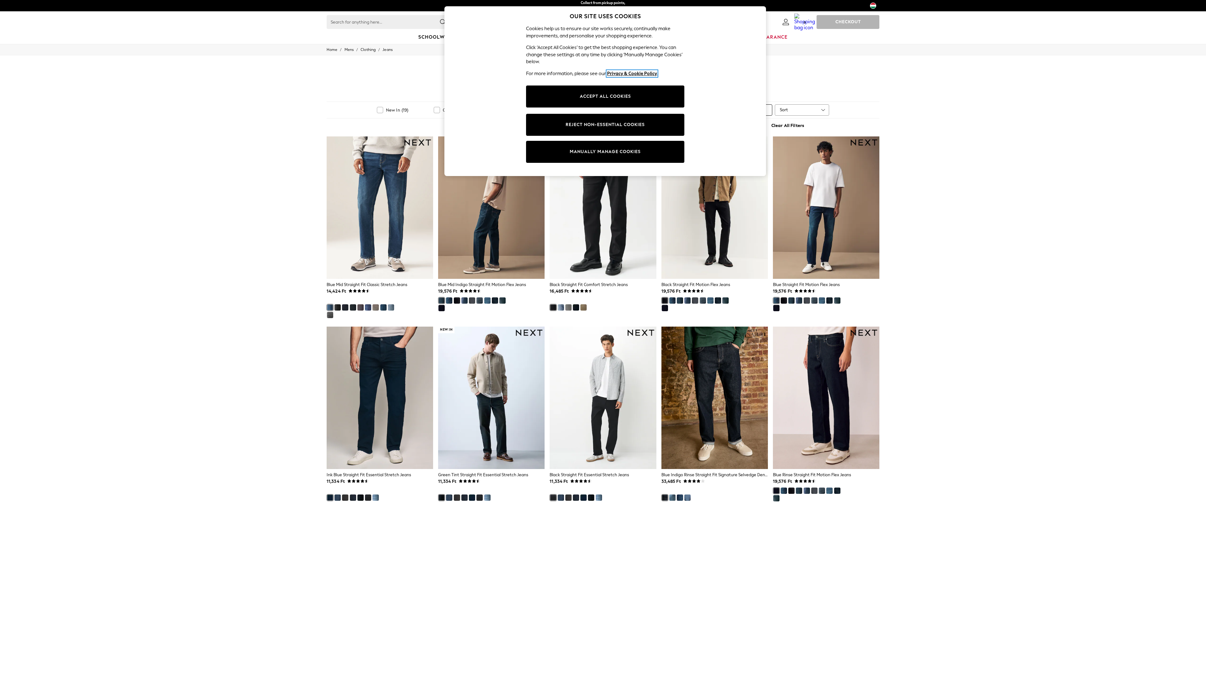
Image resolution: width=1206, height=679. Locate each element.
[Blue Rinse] (441, 308)
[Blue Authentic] (368, 307)
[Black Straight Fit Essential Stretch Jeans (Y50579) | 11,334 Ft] (603, 398)
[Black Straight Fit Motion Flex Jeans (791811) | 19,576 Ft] (714, 207)
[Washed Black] (345, 497)
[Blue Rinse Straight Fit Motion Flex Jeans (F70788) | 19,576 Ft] (826, 398)
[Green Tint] (360, 497)
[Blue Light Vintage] (561, 307)
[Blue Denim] (680, 497)
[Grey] (472, 300)
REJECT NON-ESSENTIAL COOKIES (605, 124)
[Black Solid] (337, 307)
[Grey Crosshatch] (375, 307)
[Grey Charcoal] (568, 307)
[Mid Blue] (337, 497)
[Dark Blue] (353, 497)
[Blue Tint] (502, 300)
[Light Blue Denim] (687, 497)
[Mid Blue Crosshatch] (383, 307)
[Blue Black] (353, 307)
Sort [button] (784, 110)
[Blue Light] (487, 300)
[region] (605, 91)
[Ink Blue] (330, 497)
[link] (786, 22)
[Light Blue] (375, 497)
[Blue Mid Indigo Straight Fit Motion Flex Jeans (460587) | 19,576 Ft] (491, 207)
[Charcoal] (360, 307)
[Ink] (495, 300)
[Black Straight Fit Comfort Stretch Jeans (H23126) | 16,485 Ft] (603, 207)
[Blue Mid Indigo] (441, 300)
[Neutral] (583, 307)
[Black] (457, 300)
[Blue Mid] (330, 307)
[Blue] (449, 300)
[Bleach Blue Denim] (391, 307)
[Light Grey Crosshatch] (330, 315)
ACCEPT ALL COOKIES (605, 96)
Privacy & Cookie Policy (632, 73)
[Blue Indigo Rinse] (345, 307)
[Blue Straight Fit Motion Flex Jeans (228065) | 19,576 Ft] (826, 207)
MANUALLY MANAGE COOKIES (605, 151)
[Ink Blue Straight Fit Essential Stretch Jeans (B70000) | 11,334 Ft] (380, 398)
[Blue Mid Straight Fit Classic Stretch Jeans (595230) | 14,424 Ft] (380, 207)
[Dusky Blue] (479, 300)
